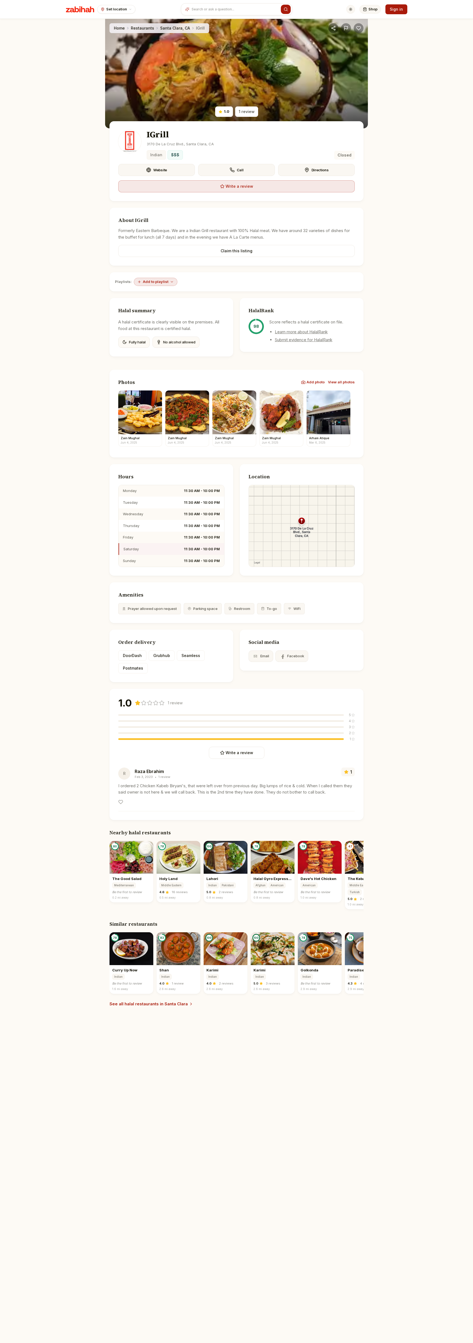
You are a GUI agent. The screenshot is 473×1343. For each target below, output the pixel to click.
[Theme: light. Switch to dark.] (350, 9)
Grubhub (161, 655)
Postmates (133, 668)
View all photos (341, 382)
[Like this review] (120, 802)
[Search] (286, 9)
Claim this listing (236, 250)
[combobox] (235, 9)
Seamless (190, 655)
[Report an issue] (346, 28)
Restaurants (142, 28)
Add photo (316, 382)
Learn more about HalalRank (301, 331)
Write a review (239, 186)
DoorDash (132, 655)
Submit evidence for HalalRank (303, 339)
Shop (372, 9)
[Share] (333, 28)
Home (119, 28)
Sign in (396, 9)
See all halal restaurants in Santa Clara (148, 1003)
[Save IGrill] (359, 28)
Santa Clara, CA (175, 28)
